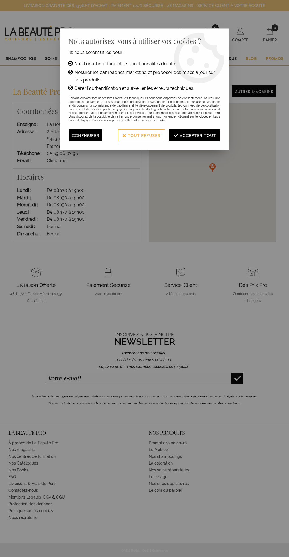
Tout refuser (143, 135)
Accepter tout (197, 135)
